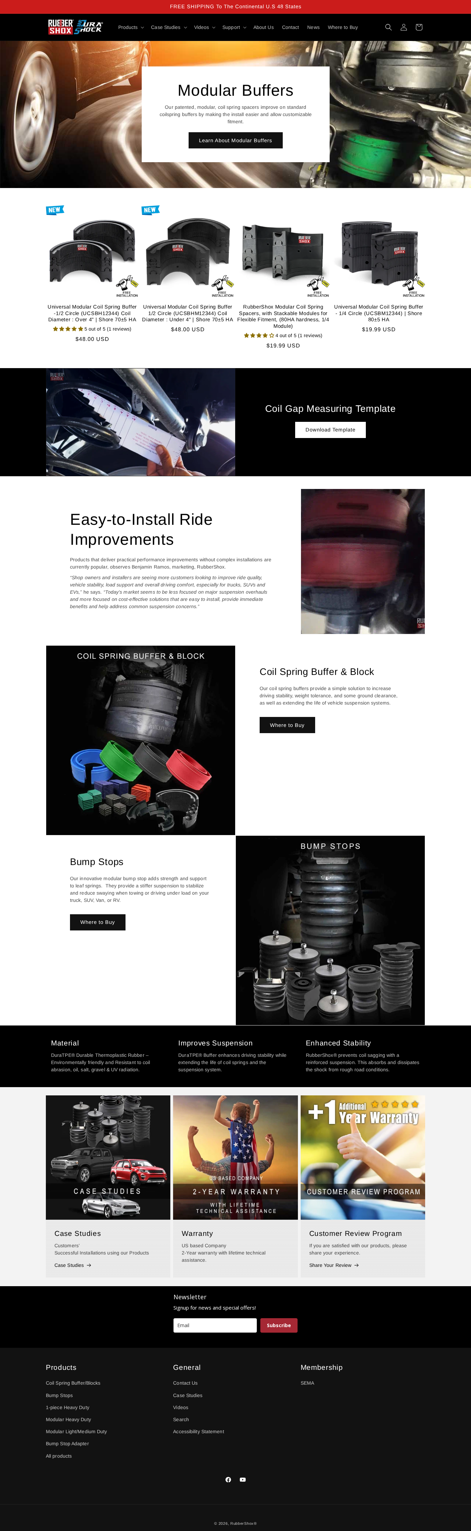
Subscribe (279, 1325)
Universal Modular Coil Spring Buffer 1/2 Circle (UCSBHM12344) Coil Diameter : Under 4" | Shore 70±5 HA (187, 313)
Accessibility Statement (198, 1431)
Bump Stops (59, 1395)
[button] (130, 27)
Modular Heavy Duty (68, 1419)
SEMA (307, 1383)
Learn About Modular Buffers (235, 140)
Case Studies (69, 1265)
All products (59, 1455)
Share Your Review (330, 1265)
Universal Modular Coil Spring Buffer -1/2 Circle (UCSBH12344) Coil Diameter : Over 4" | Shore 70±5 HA (92, 313)
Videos (180, 1407)
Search (181, 1419)
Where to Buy (287, 725)
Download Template (330, 430)
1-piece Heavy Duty (67, 1407)
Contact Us (185, 1383)
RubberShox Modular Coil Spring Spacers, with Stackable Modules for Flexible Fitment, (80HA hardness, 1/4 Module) (283, 316)
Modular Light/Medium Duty (76, 1431)
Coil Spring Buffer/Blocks (73, 1383)
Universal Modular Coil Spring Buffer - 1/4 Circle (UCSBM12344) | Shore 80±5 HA (378, 313)
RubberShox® (243, 1523)
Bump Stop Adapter (67, 1443)
